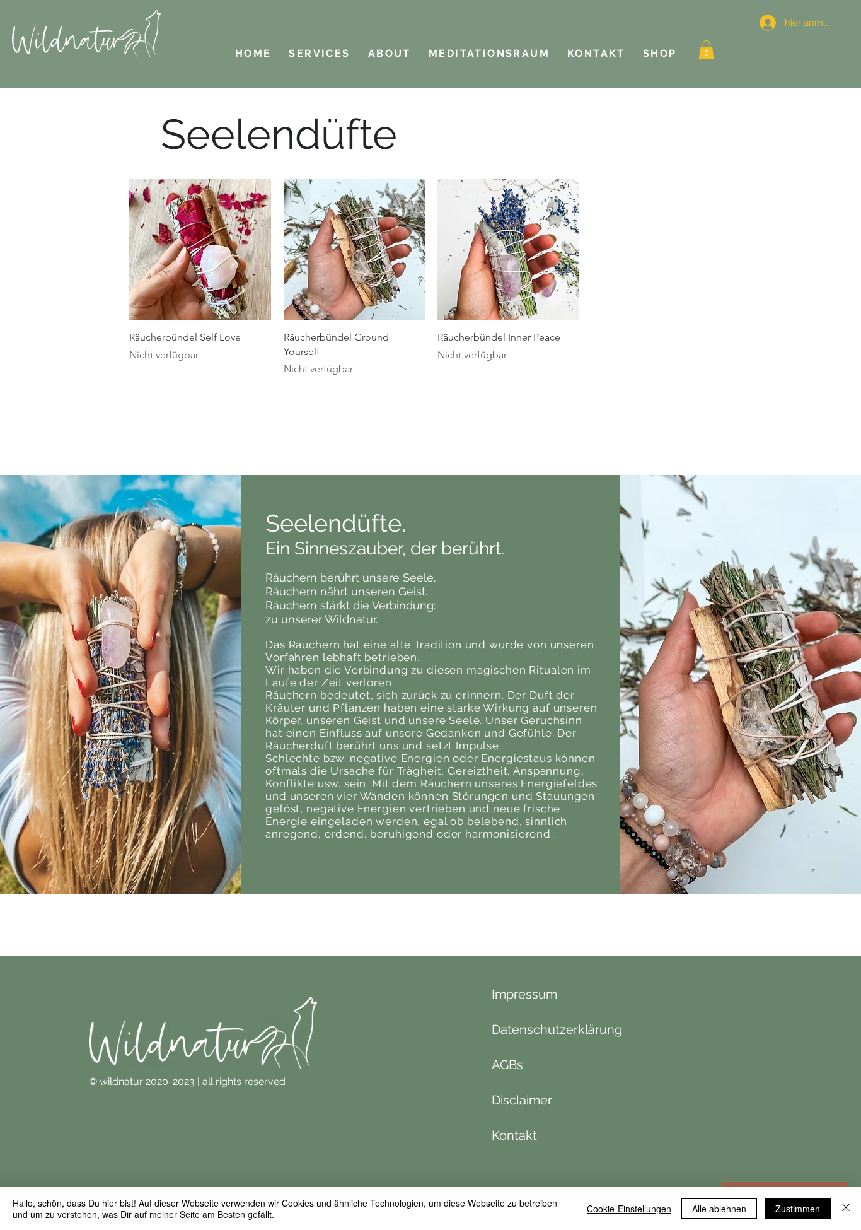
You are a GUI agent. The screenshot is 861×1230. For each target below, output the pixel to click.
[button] (706, 49)
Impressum (524, 994)
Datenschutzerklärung (557, 1029)
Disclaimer (522, 1100)
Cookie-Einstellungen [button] (629, 1208)
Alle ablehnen (719, 1208)
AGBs (507, 1064)
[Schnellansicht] (200, 250)
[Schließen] (845, 1208)
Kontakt (514, 1135)
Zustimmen (797, 1208)
